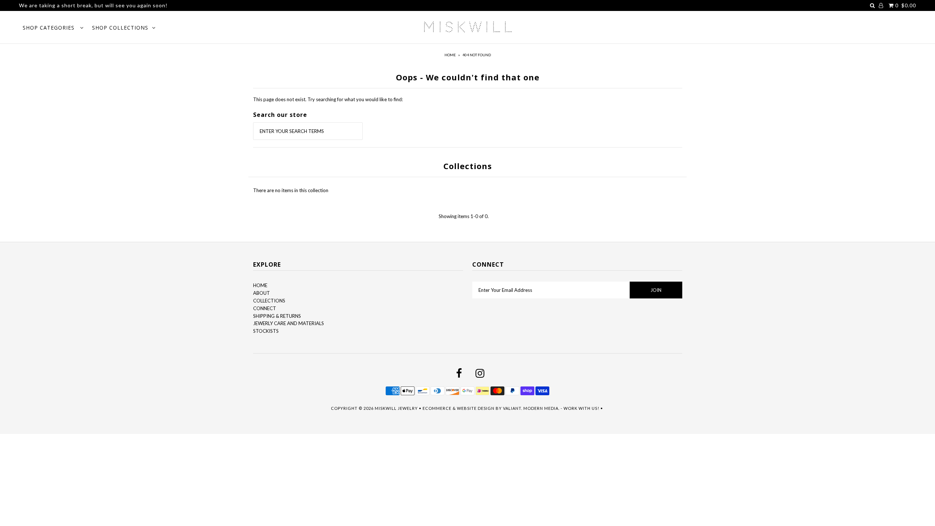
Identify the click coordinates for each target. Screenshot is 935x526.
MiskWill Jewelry (396, 408)
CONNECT (264, 308)
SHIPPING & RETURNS (277, 316)
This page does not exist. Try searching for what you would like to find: (328, 99)
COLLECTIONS (269, 301)
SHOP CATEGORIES (49, 27)
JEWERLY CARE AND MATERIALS (288, 323)
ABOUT (261, 293)
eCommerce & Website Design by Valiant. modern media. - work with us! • (513, 408)
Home (450, 55)
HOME (260, 285)
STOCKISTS (266, 331)
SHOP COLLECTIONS (120, 27)
